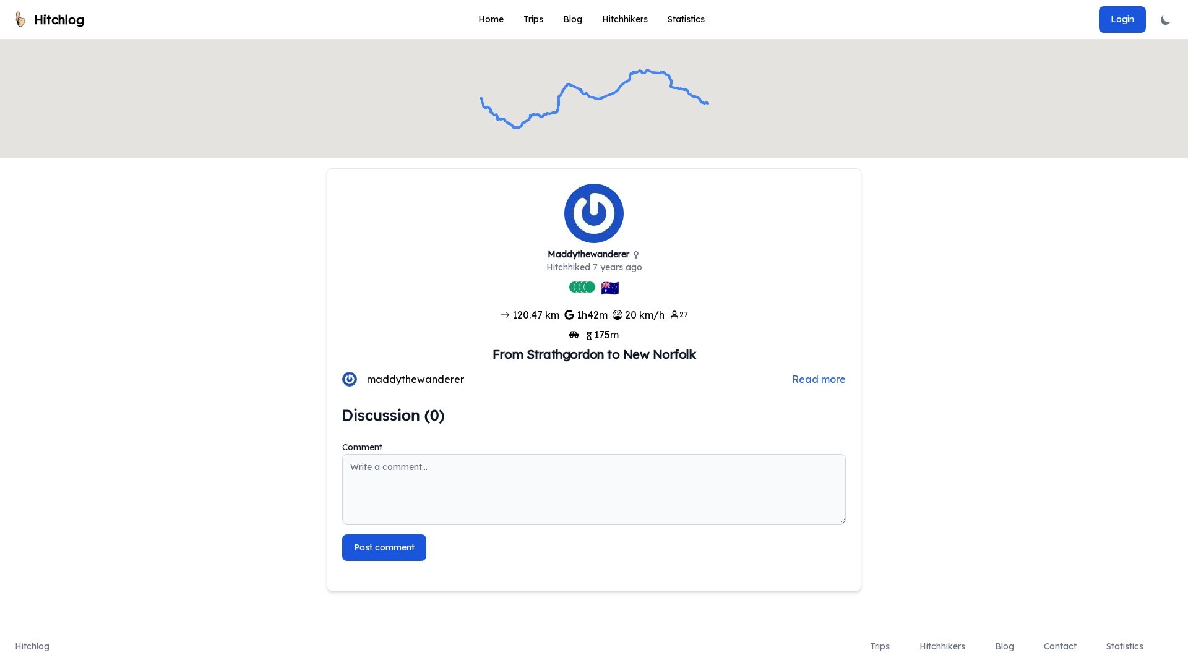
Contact (1060, 646)
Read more (819, 379)
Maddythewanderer (588, 254)
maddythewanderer (415, 379)
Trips (533, 19)
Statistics (686, 19)
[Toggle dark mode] (1165, 19)
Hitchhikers (625, 19)
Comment (362, 447)
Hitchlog (32, 646)
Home (491, 19)
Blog (572, 19)
